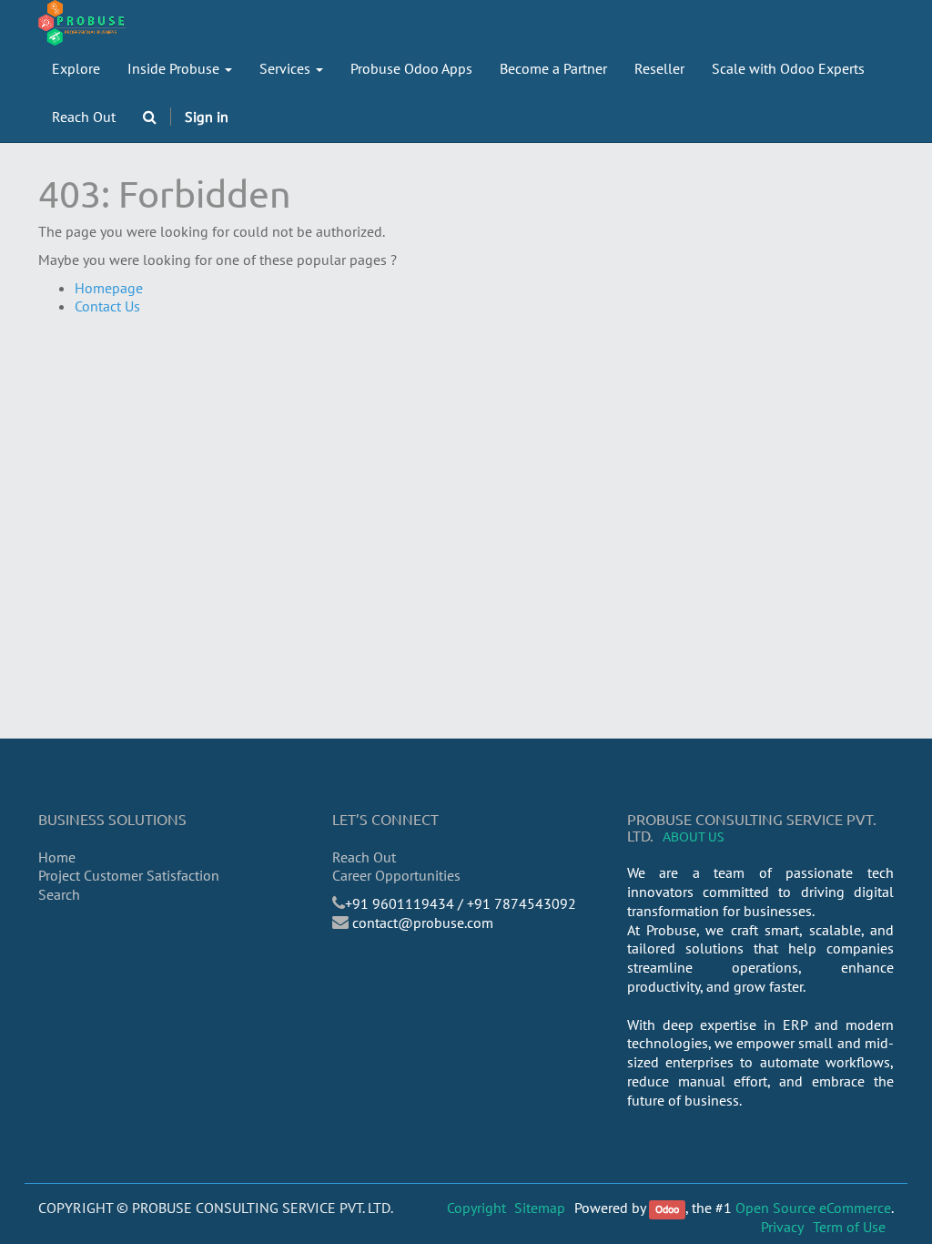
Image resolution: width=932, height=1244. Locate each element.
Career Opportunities (396, 875)
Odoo (667, 1209)
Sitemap (539, 1207)
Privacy (782, 1227)
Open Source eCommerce (813, 1207)
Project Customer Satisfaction (128, 875)
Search (59, 894)
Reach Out (364, 857)
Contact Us (107, 306)
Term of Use (849, 1227)
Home (57, 857)
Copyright (476, 1207)
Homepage (109, 288)
